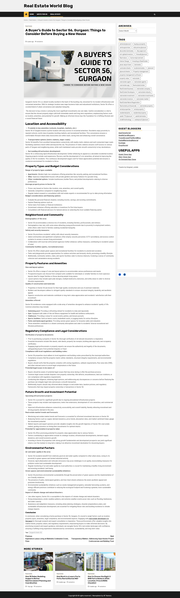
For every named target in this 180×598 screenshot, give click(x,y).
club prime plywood (139, 47)
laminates (137, 64)
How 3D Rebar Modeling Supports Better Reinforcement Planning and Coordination (38, 580)
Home (32, 14)
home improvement (136, 58)
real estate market (142, 99)
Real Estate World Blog (48, 5)
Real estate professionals (128, 106)
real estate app (125, 85)
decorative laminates (127, 51)
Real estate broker (139, 85)
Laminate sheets (125, 68)
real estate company (143, 89)
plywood (150, 68)
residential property (139, 113)
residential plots (125, 113)
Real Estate (55, 14)
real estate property (146, 106)
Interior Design (124, 61)
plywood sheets (125, 71)
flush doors (123, 58)
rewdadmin (39, 41)
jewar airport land (125, 64)
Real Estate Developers (127, 92)
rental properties (125, 109)
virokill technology (125, 119)
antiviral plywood (125, 44)
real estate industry (144, 92)
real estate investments (145, 95)
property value (124, 78)
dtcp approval (141, 51)
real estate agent (125, 82)
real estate (135, 78)
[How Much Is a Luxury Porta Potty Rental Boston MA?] (69, 561)
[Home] (26, 14)
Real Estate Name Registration (130, 102)
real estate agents (140, 82)
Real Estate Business (126, 89)
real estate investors (126, 99)
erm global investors (126, 54)
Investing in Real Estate (140, 61)
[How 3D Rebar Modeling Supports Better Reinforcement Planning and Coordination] (38, 561)
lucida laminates (139, 68)
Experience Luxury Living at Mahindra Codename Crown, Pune (46, 538)
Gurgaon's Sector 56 (35, 532)
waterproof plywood (141, 119)
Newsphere (96, 596)
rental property (139, 109)
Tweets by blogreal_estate (128, 167)
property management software (130, 75)
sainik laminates (140, 116)
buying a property (139, 44)
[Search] (154, 14)
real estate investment (127, 95)
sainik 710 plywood (126, 116)
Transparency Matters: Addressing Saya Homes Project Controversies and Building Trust (92, 538)
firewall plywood (141, 54)
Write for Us (42, 14)
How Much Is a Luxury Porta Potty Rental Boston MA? (68, 578)
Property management (140, 71)
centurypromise (125, 47)
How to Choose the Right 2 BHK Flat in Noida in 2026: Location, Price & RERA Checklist (99, 580)
